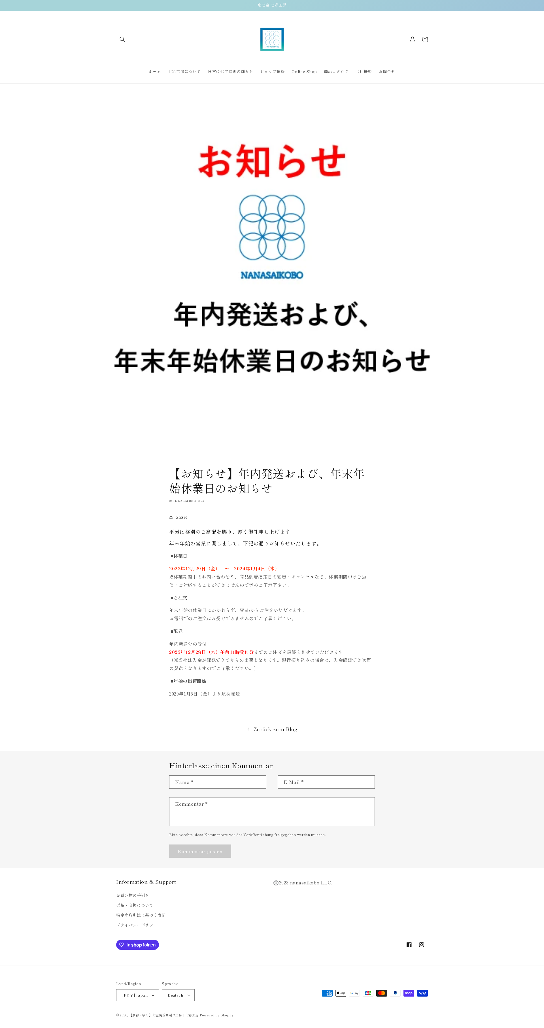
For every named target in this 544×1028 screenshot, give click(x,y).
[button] (122, 39)
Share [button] (182, 517)
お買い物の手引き (132, 895)
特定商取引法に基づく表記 (141, 915)
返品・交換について (134, 905)
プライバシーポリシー (137, 925)
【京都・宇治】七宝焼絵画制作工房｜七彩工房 (164, 1015)
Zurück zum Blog (276, 729)
